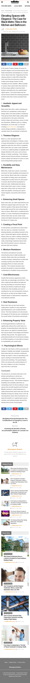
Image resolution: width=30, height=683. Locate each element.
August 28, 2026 (15, 475)
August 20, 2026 (15, 517)
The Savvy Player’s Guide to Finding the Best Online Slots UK (19, 512)
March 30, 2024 (7, 31)
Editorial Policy (12, 662)
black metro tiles (11, 127)
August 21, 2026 (15, 498)
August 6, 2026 (14, 527)
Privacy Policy (21, 662)
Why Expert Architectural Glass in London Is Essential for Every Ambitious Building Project (19, 469)
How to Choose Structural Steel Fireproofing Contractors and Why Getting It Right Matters (19, 492)
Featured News (6, 6)
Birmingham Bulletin (11, 29)
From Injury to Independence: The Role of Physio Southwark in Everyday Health (18, 502)
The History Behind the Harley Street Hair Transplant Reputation (18, 521)
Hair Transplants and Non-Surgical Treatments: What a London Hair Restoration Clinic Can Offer (19, 481)
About (6, 662)
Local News (18, 6)
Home (2, 10)
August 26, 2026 (15, 487)
